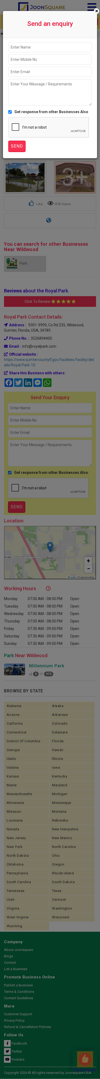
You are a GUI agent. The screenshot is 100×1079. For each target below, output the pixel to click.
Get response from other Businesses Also (51, 112)
